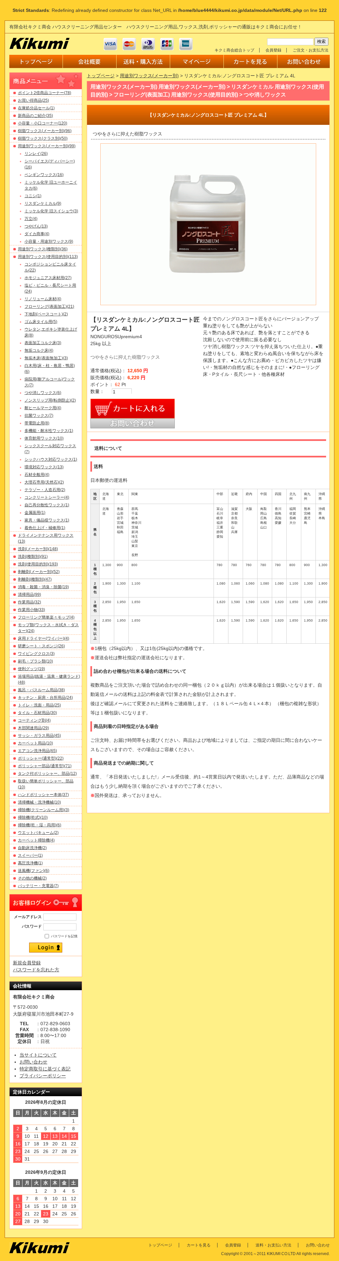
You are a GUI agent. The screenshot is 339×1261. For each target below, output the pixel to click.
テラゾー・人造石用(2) (44, 489)
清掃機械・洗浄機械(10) (39, 802)
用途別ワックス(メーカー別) (149, 75)
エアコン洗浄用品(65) (37, 750)
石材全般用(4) (36, 474)
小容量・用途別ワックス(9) (48, 241)
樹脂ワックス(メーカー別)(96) (45, 130)
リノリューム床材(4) (42, 299)
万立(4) (30, 218)
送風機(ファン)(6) (33, 870)
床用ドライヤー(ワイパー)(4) (43, 638)
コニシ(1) (32, 196)
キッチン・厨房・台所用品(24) (45, 697)
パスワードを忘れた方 (36, 969)
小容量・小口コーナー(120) (42, 123)
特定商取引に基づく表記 (45, 1068)
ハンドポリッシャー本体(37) (43, 794)
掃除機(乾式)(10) (33, 817)
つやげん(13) (36, 226)
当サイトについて (38, 1055)
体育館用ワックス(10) (44, 438)
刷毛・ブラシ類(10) (35, 661)
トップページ (101, 75)
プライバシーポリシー (43, 1075)
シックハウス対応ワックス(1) (50, 459)
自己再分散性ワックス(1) (46, 505)
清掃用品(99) (29, 594)
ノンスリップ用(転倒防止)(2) (50, 400)
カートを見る (199, 1245)
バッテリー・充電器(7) (38, 885)
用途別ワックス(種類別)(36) (43, 249)
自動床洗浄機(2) (32, 848)
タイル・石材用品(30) (37, 712)
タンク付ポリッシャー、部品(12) (47, 773)
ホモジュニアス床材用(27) (48, 277)
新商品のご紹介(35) (35, 115)
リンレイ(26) (36, 153)
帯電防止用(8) (36, 423)
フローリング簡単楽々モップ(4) (46, 617)
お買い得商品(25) (33, 100)
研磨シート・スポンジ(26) (41, 646)
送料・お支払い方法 (273, 1245)
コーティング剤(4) (34, 720)
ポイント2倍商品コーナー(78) (44, 92)
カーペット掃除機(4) (36, 840)
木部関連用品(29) (33, 728)
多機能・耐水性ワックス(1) (48, 430)
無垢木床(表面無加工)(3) (46, 358)
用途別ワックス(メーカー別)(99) (46, 146)
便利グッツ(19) (31, 669)
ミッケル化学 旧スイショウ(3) (51, 211)
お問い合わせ (33, 1061)
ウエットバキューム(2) (38, 832)
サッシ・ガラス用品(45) (39, 735)
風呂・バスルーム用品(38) (41, 690)
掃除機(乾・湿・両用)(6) (39, 825)
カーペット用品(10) (35, 743)
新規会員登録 (27, 962)
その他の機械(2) (32, 878)
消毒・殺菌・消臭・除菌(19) (43, 587)
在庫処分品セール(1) (36, 108)
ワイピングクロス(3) (36, 653)
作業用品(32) (29, 602)
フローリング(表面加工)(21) (49, 306)
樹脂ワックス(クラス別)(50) (43, 138)
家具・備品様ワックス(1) (46, 520)
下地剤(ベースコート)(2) (46, 314)
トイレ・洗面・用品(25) (39, 705)
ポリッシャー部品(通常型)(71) (45, 766)
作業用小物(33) (31, 609)
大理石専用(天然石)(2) (44, 482)
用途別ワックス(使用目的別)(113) (48, 256)
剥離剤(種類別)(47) (35, 579)
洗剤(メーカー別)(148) (38, 549)
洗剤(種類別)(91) (33, 556)
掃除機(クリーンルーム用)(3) (43, 810)
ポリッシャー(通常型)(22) (41, 758)
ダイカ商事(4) (36, 234)
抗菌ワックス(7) (38, 415)
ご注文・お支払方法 (310, 50)
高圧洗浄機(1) (30, 863)
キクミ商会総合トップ (234, 50)
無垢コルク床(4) (38, 350)
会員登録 (273, 50)
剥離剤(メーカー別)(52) (39, 571)
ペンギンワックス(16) (44, 174)
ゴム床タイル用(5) (40, 321)
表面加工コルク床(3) (42, 343)
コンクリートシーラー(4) (46, 497)
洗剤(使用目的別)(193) (38, 564)
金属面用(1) (34, 512)
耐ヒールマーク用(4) (42, 408)
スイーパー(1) (30, 855)
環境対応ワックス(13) (44, 467)
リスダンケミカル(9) (42, 203)
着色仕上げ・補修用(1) (44, 527)
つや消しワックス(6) (42, 392)
